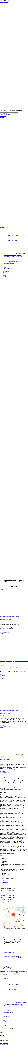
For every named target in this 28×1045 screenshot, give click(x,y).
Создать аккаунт (4, 1043)
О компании (6, 966)
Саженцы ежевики (5, 759)
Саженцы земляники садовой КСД (12, 957)
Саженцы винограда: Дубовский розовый (14, 661)
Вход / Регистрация (8, 1028)
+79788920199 (22, 842)
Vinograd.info (22, 822)
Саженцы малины (7, 955)
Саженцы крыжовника (9, 953)
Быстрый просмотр (5, 632)
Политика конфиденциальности (11, 968)
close (1, 855)
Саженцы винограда (5, 619)
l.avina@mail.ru (4, 2)
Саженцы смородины (8, 952)
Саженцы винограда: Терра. (9, 710)
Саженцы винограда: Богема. (10, 616)
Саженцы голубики (8, 959)
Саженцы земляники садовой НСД (12, 956)
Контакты (5, 964)
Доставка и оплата (7, 967)
